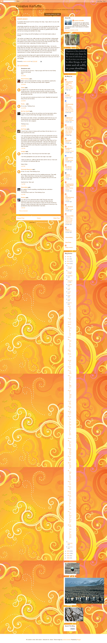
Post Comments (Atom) (42, 222)
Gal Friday (23, 129)
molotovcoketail (66, 639)
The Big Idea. (68, 168)
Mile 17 (67, 229)
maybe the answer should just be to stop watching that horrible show (68, 220)
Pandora (23, 197)
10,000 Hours (68, 231)
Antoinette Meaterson (26, 169)
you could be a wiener (69, 331)
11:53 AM (23, 84)
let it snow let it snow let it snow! (69, 517)
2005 (68, 558)
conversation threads (69, 451)
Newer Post (20, 218)
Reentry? (67, 141)
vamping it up (69, 362)
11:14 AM (23, 75)
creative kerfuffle (79, 20)
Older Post (56, 218)
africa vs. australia (69, 465)
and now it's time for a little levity (69, 382)
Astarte (23, 87)
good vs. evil (69, 483)
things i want (69, 356)
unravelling (69, 408)
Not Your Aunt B (25, 111)
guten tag (69, 492)
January (70, 546)
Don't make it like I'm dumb (69, 127)
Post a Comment (23, 211)
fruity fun (69, 350)
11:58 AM (23, 100)
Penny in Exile (69, 216)
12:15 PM (23, 108)
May (69, 295)
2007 (68, 553)
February (70, 543)
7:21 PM (23, 184)
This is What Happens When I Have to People (69, 87)
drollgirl (23, 151)
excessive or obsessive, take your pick (69, 502)
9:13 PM (23, 194)
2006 (68, 555)
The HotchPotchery (69, 196)
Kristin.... (23, 104)
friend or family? (69, 458)
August (70, 284)
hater (69, 337)
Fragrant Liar (69, 117)
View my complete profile (71, 30)
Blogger (79, 639)
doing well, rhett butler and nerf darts (69, 532)
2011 (68, 259)
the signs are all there (69, 344)
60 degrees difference (69, 475)
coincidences (69, 488)
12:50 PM (23, 126)
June (69, 291)
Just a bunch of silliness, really (69, 83)
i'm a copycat (69, 372)
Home (39, 218)
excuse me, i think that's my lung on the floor (69, 426)
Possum (67, 174)
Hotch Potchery (25, 78)
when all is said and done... (69, 395)
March (70, 302)
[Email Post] (41, 61)
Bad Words (68, 166)
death (69, 324)
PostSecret (68, 148)
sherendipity (69, 237)
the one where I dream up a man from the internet (69, 110)
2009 (68, 263)
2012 (68, 256)
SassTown (68, 242)
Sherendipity (24, 187)
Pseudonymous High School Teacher (69, 185)
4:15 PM (23, 166)
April (69, 299)
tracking (69, 367)
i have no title (69, 402)
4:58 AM (23, 207)
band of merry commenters (69, 311)
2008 (68, 551)
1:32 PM (23, 148)
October (70, 275)
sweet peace (69, 413)
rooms (69, 438)
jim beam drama (69, 443)
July (69, 288)
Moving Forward (69, 209)
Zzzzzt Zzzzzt (68, 96)
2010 (68, 261)
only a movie (69, 247)
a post (69, 322)
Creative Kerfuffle (29, 6)
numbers (69, 319)
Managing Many (69, 160)
